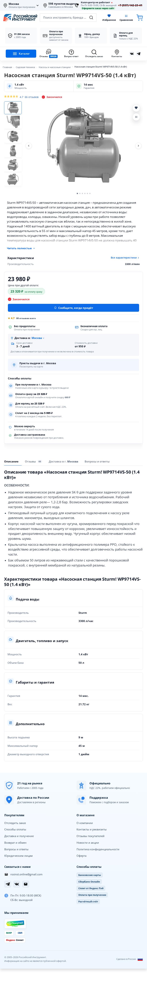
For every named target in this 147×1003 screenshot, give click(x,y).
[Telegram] (7, 884)
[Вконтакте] (131, 53)
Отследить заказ (15, 823)
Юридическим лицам (18, 855)
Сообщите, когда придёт (75, 308)
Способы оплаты (15, 829)
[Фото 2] (13, 122)
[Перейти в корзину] (140, 17)
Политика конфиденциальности (98, 849)
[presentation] (34, 461)
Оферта (81, 855)
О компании (85, 823)
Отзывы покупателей (91, 836)
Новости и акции (88, 842)
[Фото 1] (13, 107)
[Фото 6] (13, 179)
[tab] (63, 461)
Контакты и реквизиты (92, 829)
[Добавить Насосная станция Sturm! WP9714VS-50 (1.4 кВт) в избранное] (136, 108)
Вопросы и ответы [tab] (97, 461)
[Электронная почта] (25, 884)
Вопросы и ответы (16, 849)
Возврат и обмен (15, 842)
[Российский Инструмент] (20, 17)
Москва (14, 4)
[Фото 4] (13, 150)
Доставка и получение (19, 836)
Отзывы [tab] (33, 461)
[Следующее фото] (138, 146)
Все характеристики (124, 257)
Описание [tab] (11, 461)
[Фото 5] (13, 165)
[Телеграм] (138, 53)
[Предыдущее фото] (29, 146)
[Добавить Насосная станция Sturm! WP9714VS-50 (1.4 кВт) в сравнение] (136, 117)
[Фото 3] (13, 136)
